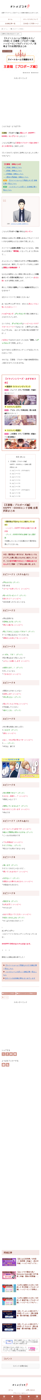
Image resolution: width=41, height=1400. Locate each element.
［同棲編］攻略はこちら (14, 174)
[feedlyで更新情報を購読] (3, 1065)
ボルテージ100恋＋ (9, 993)
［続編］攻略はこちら (13, 170)
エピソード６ (16, 486)
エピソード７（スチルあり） (21, 490)
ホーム (11, 1390)
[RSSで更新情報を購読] (7, 1065)
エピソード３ (16, 477)
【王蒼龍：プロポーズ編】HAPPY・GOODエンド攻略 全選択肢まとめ (20, 464)
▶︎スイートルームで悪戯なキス (27, 993)
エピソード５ (16, 483)
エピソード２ (16, 473)
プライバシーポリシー (20, 1393)
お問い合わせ (30, 1390)
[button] (37, 907)
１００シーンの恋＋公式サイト (19, 223)
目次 (17, 457)
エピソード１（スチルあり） (21, 470)
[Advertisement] (20, 100)
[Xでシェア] (3, 1054)
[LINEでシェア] (15, 1054)
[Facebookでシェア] (7, 1054)
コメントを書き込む (20, 1366)
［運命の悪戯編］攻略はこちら (16, 177)
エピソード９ (16, 496)
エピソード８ (16, 493)
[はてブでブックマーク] (11, 1054)
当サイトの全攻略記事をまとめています (20, 978)
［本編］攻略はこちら (13, 167)
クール (6, 997)
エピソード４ (16, 480)
